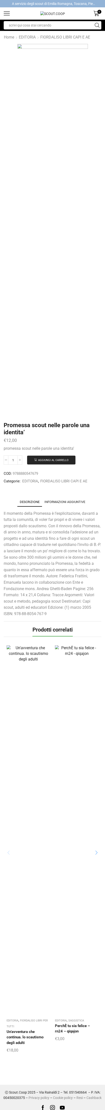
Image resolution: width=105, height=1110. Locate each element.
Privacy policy (39, 1098)
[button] (96, 853)
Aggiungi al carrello (53, 460)
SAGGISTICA (76, 1020)
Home (9, 37)
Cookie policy (63, 1098)
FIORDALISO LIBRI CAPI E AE (65, 37)
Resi (79, 1098)
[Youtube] (62, 1107)
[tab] (29, 501)
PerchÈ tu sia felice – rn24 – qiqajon (72, 1028)
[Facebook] (43, 1107)
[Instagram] (52, 1107)
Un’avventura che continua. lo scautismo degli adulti (25, 1037)
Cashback (94, 1098)
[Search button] (97, 25)
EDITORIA (27, 37)
